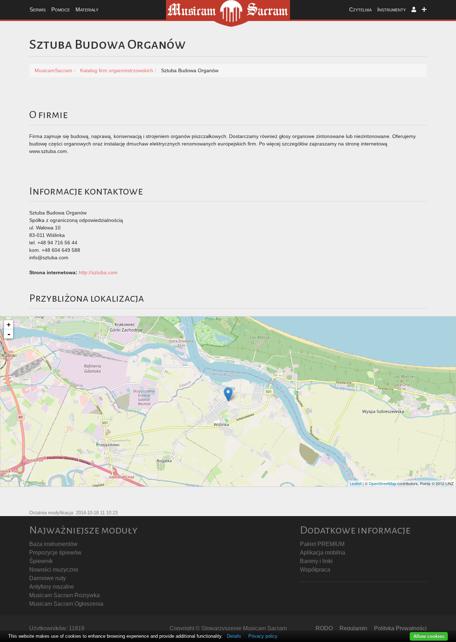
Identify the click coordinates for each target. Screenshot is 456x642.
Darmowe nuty (47, 578)
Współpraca (315, 570)
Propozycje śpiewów (55, 553)
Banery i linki (316, 561)
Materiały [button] (87, 9)
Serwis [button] (38, 9)
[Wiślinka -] (228, 394)
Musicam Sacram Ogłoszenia (66, 604)
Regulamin (353, 628)
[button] (414, 10)
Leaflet (356, 483)
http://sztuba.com (98, 272)
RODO (324, 628)
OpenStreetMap (382, 483)
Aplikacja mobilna (322, 553)
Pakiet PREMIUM (322, 544)
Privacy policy (263, 636)
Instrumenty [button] (391, 9)
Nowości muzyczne (53, 570)
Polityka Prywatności (400, 628)
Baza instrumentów (53, 544)
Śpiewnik (41, 561)
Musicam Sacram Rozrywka (64, 595)
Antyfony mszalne (51, 587)
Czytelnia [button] (360, 9)
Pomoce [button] (60, 9)
